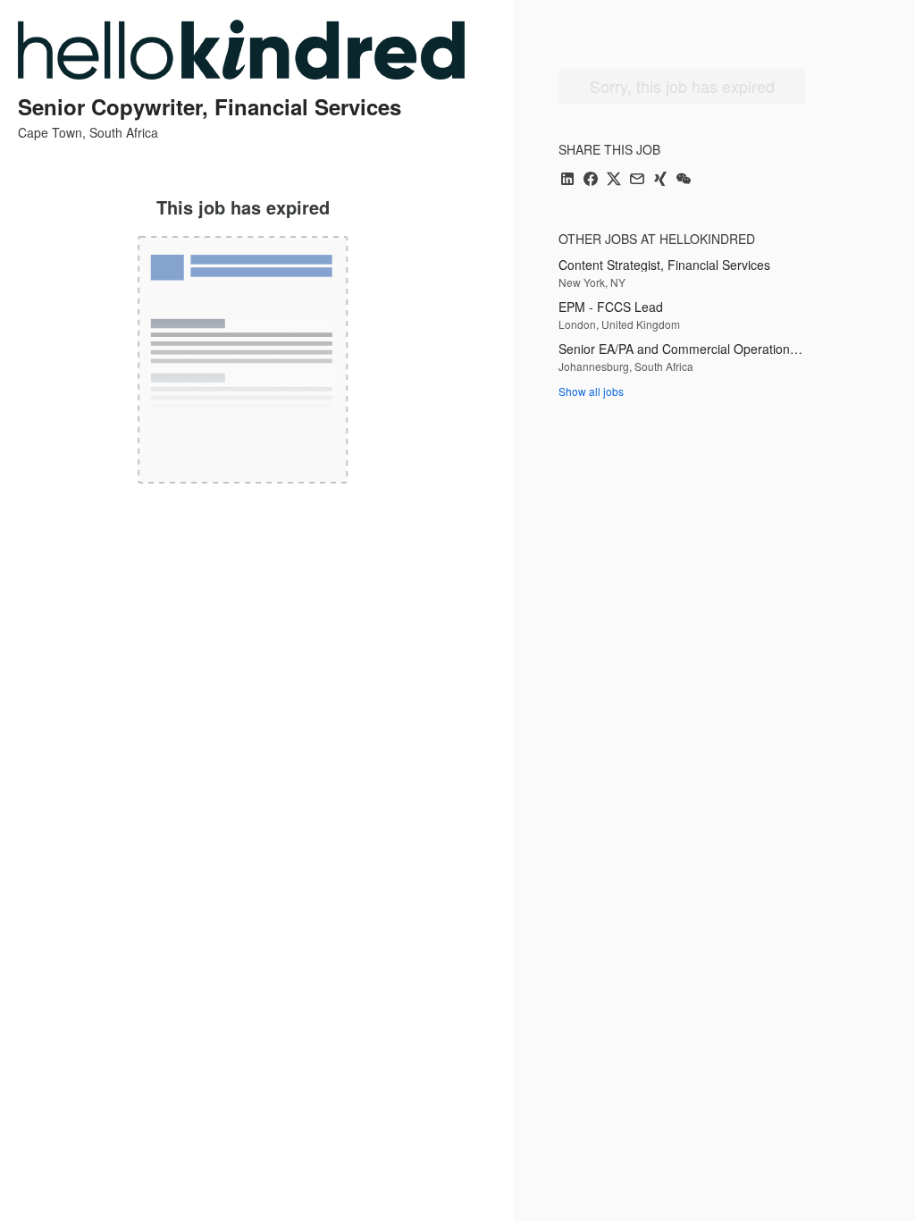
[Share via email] (637, 180)
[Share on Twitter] (614, 180)
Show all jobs (591, 391)
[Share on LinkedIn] (567, 180)
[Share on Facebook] (590, 180)
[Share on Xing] (660, 180)
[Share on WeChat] (683, 180)
